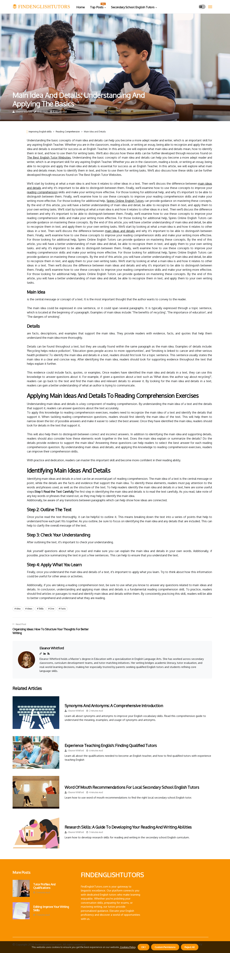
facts (63, 608)
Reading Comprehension (68, 131)
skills (41, 608)
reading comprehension (42, 192)
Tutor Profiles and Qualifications (44, 886)
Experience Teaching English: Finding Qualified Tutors (111, 745)
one (52, 608)
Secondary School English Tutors (133, 7)
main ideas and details (120, 231)
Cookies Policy (127, 947)
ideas (29, 608)
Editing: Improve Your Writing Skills (51, 908)
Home (80, 7)
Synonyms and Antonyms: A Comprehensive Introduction (114, 705)
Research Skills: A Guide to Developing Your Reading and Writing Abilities (128, 826)
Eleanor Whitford (24, 111)
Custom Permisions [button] (165, 947)
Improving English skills (40, 131)
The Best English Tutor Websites (49, 157)
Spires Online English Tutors (125, 201)
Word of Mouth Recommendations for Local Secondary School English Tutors (132, 787)
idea (18, 608)
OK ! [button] (143, 947)
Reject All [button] (190, 947)
